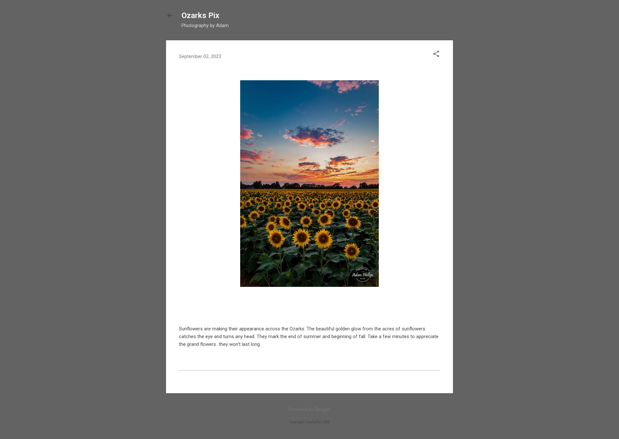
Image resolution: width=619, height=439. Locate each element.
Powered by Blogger (310, 409)
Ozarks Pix (200, 15)
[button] (436, 54)
